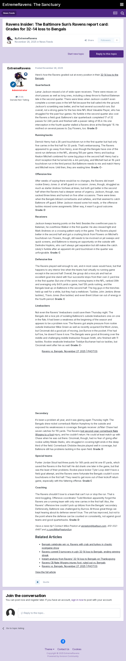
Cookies (76, 649)
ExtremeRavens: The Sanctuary (31, 4)
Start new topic (76, 53)
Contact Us (63, 649)
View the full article (45, 572)
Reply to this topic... (34, 613)
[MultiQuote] (37, 582)
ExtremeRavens (27, 38)
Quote (46, 582)
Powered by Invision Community (63, 656)
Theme (49, 649)
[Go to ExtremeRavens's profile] (9, 40)
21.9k (20, 96)
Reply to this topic (106, 53)
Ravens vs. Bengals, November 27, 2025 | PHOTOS (69, 351)
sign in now (77, 599)
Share (90, 40)
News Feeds (46, 41)
